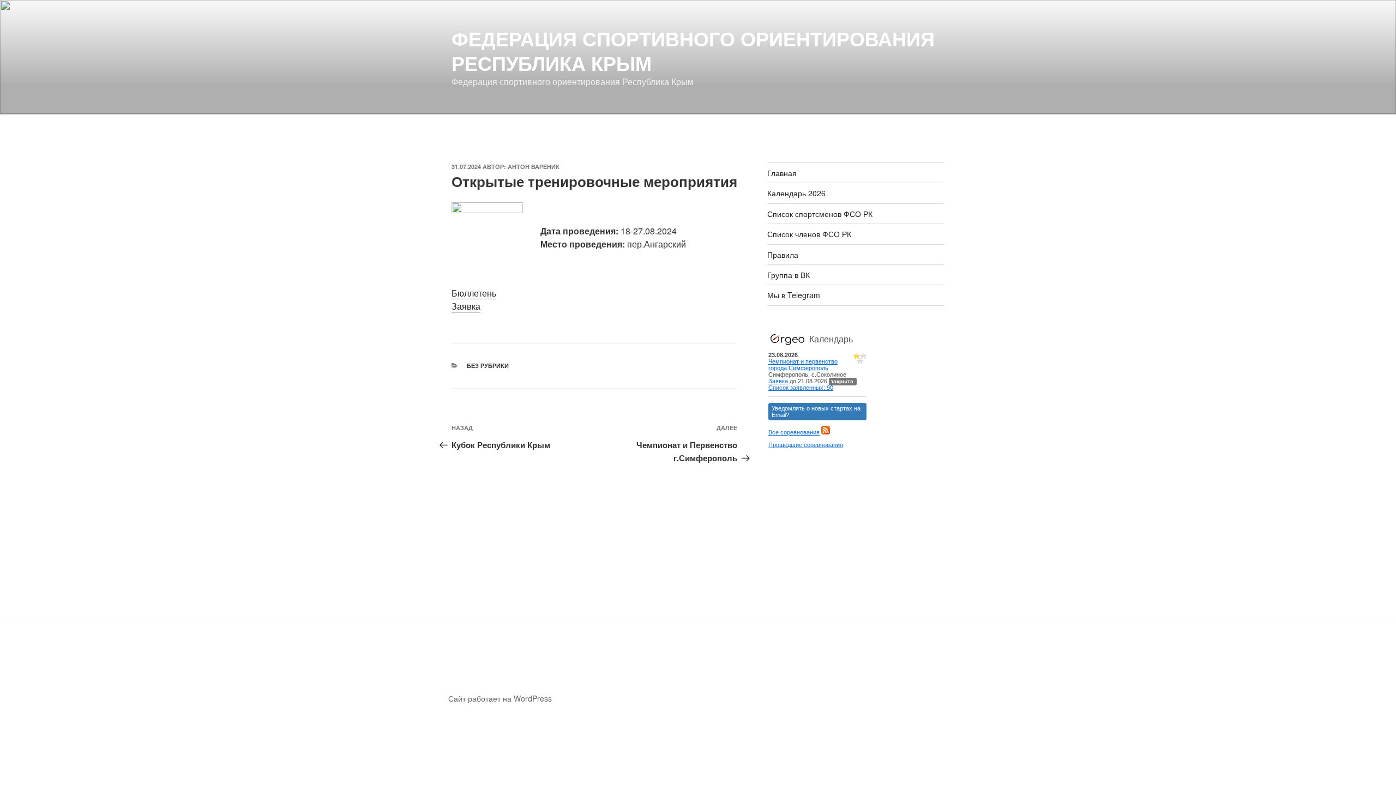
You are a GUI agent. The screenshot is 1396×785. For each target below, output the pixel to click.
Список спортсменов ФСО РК (819, 213)
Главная (782, 172)
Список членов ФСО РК (809, 233)
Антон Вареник (533, 166)
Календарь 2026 (796, 193)
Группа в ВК (788, 274)
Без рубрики (488, 365)
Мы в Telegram (793, 294)
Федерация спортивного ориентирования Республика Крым (693, 50)
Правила (782, 254)
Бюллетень (474, 293)
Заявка (466, 306)
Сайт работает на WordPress (500, 698)
